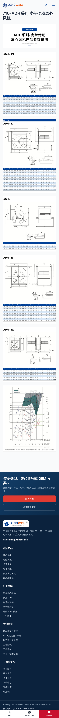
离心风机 (7, 555)
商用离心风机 (9, 573)
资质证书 (7, 678)
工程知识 (7, 644)
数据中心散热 (9, 593)
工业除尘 (7, 616)
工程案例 (7, 649)
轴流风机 (7, 559)
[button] (46, 5)
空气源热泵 (8, 607)
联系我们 (7, 691)
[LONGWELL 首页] (16, 524)
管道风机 (7, 569)
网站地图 (6, 708)
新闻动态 (7, 687)
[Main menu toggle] (53, 5)
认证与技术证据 (10, 654)
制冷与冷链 (8, 602)
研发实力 (7, 673)
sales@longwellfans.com (15, 539)
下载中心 (7, 682)
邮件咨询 (29, 499)
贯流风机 (7, 564)
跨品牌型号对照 (10, 631)
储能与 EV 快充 (10, 611)
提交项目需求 (29, 507)
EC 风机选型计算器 (12, 635)
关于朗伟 (7, 669)
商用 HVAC (8, 597)
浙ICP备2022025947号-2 (23, 708)
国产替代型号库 (10, 640)
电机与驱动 (8, 578)
